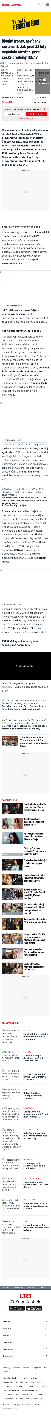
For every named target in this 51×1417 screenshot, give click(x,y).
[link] (12, 1302)
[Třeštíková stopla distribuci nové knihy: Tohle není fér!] (12, 823)
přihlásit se (41, 4)
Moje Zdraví (29, 1199)
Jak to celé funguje (25, 119)
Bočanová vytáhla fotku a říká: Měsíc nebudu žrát (35, 921)
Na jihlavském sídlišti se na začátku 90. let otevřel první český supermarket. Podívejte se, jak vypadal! (24, 500)
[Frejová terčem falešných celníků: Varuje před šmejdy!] (12, 864)
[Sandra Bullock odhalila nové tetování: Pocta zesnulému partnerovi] (12, 808)
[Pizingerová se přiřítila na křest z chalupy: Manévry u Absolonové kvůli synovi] (12, 938)
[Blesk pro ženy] (12, 6)
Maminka (6, 1287)
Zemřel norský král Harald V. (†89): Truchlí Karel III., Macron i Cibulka (34, 894)
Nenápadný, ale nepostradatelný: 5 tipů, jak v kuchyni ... (36, 1114)
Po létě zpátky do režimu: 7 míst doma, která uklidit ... (34, 1166)
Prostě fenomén (24, 97)
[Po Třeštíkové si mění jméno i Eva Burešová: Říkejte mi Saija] (12, 838)
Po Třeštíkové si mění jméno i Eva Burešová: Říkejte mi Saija (34, 836)
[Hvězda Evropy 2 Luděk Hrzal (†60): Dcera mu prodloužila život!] (12, 879)
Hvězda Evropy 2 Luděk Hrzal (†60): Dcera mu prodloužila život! (34, 877)
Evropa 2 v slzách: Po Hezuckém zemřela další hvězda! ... (36, 1227)
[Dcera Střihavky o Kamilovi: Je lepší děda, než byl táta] (12, 968)
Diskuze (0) (7, 102)
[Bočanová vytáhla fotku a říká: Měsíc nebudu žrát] (12, 924)
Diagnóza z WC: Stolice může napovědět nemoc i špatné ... (35, 1206)
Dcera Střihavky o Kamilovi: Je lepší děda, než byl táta (34, 966)
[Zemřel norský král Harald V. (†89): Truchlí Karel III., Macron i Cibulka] (12, 894)
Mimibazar (28, 1159)
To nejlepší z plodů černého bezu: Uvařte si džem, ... (35, 1184)
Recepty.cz (28, 1108)
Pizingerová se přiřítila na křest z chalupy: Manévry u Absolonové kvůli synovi (34, 938)
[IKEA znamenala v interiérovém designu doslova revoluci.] (8, 84)
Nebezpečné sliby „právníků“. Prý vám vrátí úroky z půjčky (35, 850)
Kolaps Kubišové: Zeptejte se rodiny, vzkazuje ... (32, 1095)
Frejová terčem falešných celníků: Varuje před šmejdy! (35, 863)
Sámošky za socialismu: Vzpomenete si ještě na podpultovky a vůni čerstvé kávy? (34, 741)
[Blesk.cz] (25, 1296)
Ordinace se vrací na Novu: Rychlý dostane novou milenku (34, 951)
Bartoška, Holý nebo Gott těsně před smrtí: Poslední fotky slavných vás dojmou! (24, 707)
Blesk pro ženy (30, 1129)
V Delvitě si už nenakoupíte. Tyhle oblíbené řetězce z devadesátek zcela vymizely (24, 727)
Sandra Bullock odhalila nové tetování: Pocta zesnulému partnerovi (35, 806)
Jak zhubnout (18, 1287)
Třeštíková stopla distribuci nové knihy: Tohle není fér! (34, 821)
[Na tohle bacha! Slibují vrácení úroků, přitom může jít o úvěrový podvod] (12, 909)
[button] (47, 4)
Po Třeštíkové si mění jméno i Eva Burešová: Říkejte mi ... (34, 1077)
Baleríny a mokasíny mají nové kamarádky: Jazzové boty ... (35, 1136)
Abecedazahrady (31, 1178)
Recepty (43, 1287)
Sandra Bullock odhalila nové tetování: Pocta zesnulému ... (35, 1036)
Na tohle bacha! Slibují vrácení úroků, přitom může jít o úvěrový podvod (34, 909)
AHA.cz (26, 1089)
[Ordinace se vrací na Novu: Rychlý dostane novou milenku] (12, 953)
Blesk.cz (27, 1030)
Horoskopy (31, 1287)
